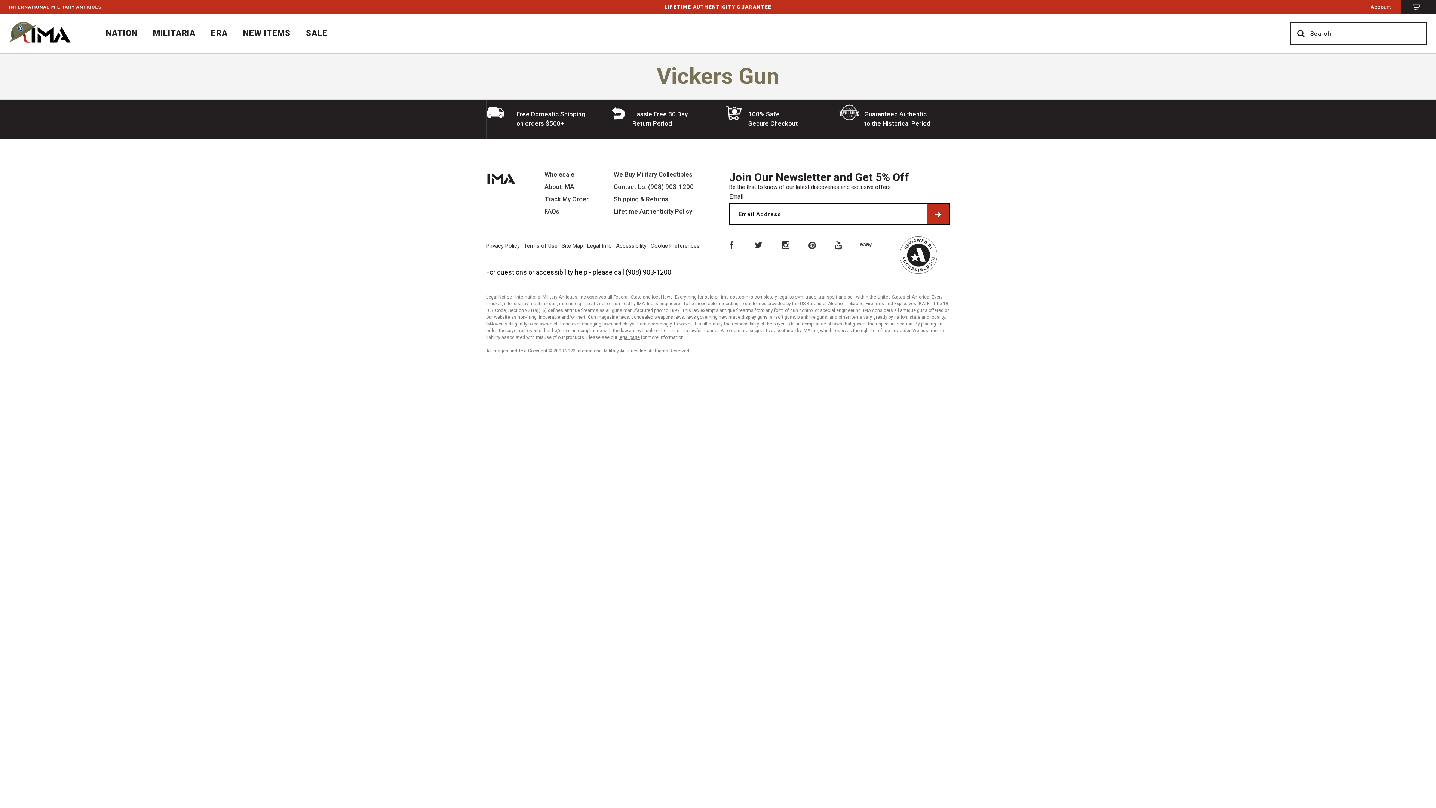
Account (1381, 7)
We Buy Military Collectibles (653, 174)
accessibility (554, 272)
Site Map (572, 245)
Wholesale (559, 174)
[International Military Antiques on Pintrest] (812, 244)
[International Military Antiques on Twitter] (758, 244)
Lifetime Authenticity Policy (653, 211)
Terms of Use (541, 245)
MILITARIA (174, 33)
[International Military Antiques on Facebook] (731, 244)
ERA (219, 33)
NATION (122, 33)
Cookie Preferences (675, 245)
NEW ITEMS (267, 33)
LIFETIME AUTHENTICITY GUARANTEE (718, 7)
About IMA (559, 187)
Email (736, 196)
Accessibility (631, 245)
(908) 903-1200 (648, 272)
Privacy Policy (503, 245)
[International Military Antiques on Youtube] (840, 244)
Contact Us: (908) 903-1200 (654, 187)
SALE (317, 33)
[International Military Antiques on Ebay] (867, 244)
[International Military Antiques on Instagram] (785, 244)
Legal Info (599, 245)
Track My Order (566, 199)
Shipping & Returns (641, 199)
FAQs (551, 211)
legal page (629, 337)
